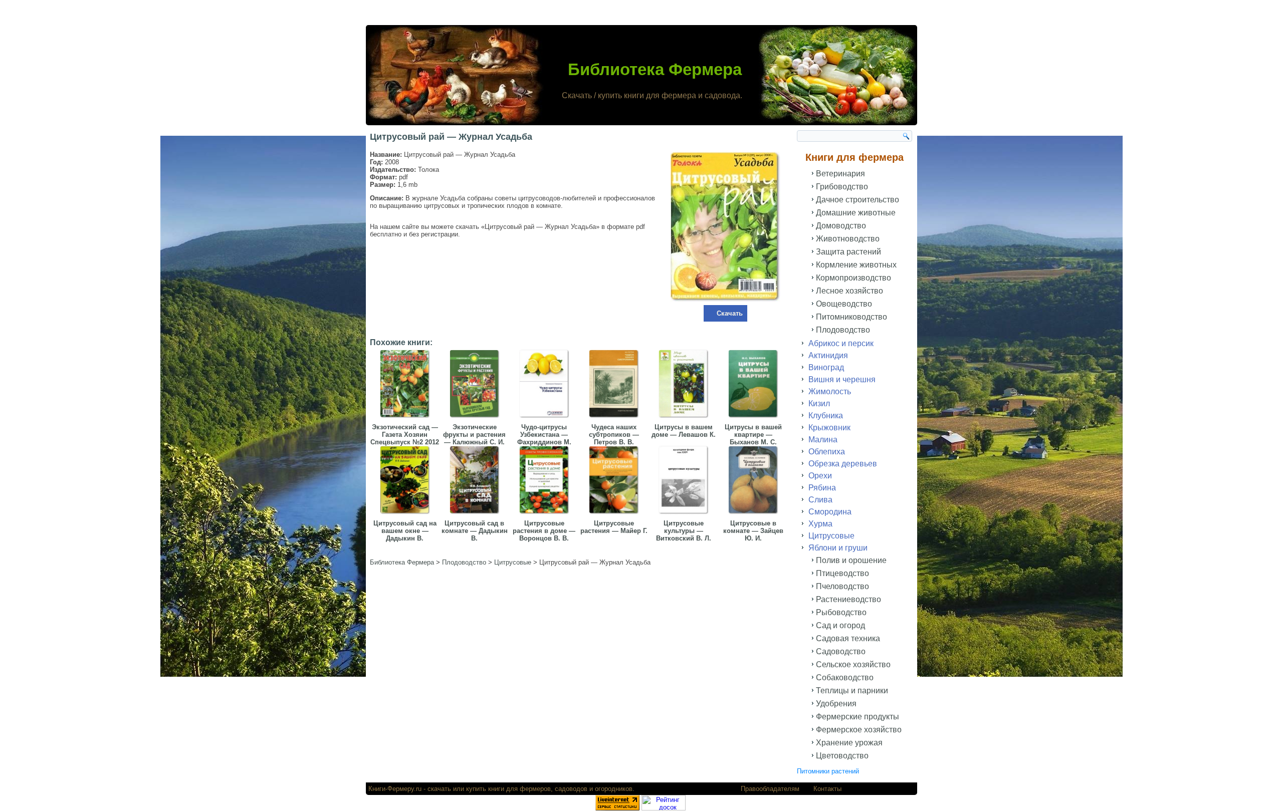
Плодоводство (843, 330)
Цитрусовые (831, 535)
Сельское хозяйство (853, 664)
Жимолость (829, 391)
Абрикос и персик (841, 343)
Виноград (826, 367)
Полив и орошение (851, 560)
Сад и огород (840, 625)
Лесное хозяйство (849, 291)
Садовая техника (848, 638)
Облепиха (826, 451)
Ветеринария (840, 173)
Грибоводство (842, 186)
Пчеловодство (842, 586)
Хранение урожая (849, 742)
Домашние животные (856, 212)
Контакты (827, 788)
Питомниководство (851, 317)
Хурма (820, 523)
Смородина (829, 511)
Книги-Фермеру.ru (394, 788)
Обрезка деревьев (842, 463)
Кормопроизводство (853, 278)
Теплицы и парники (852, 690)
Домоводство (841, 225)
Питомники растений (828, 771)
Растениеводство (848, 599)
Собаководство (845, 677)
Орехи (820, 475)
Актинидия (828, 355)
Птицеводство (842, 573)
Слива (820, 499)
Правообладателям (770, 788)
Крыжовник (829, 427)
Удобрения (836, 703)
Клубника (825, 415)
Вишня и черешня (842, 379)
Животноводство (848, 238)
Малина (822, 439)
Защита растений (848, 251)
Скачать (730, 313)
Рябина (822, 487)
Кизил (819, 403)
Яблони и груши (838, 548)
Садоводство (841, 651)
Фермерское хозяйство (859, 729)
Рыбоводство (841, 612)
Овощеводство (844, 304)
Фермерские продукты (857, 716)
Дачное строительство (857, 199)
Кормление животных (856, 264)
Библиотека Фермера (655, 69)
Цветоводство (842, 755)
